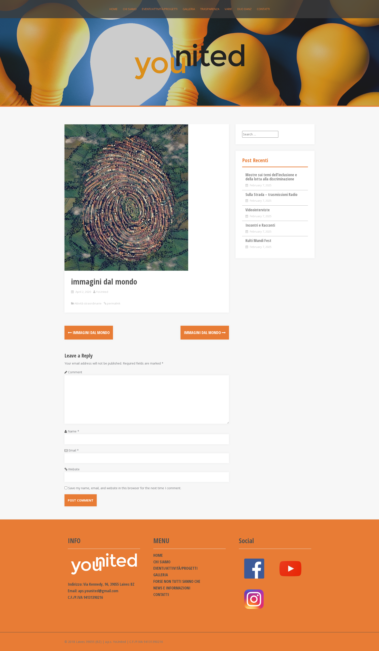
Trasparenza (209, 9)
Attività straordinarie (88, 303)
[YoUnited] (189, 61)
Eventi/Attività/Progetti (159, 9)
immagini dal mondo (91, 332)
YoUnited (102, 292)
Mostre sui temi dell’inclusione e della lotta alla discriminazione (271, 177)
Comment (75, 372)
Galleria (189, 9)
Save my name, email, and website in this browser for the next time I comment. (124, 488)
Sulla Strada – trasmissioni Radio (271, 194)
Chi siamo (130, 9)
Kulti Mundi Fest (258, 240)
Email (73, 450)
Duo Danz (244, 9)
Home (113, 9)
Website (74, 469)
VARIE (228, 9)
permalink (113, 303)
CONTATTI (263, 9)
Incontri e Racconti (260, 225)
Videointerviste (257, 209)
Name (73, 431)
